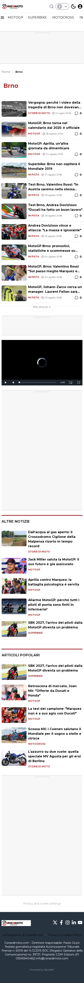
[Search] (51, 6)
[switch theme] (73, 6)
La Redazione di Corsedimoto (23, 935)
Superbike (35, 632)
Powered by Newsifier (42, 969)
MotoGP (34, 133)
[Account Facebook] (61, 922)
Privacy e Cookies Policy (64, 935)
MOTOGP (15, 17)
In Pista (33, 174)
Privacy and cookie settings (42, 903)
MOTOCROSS (63, 17)
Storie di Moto (39, 113)
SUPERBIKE (38, 17)
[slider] (37, 382)
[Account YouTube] (80, 922)
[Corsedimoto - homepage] (16, 6)
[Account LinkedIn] (73, 922)
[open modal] (80, 6)
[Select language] (62, 6)
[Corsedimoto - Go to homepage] (16, 923)
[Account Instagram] (67, 922)
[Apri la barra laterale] (2, 17)
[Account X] (55, 922)
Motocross (36, 743)
